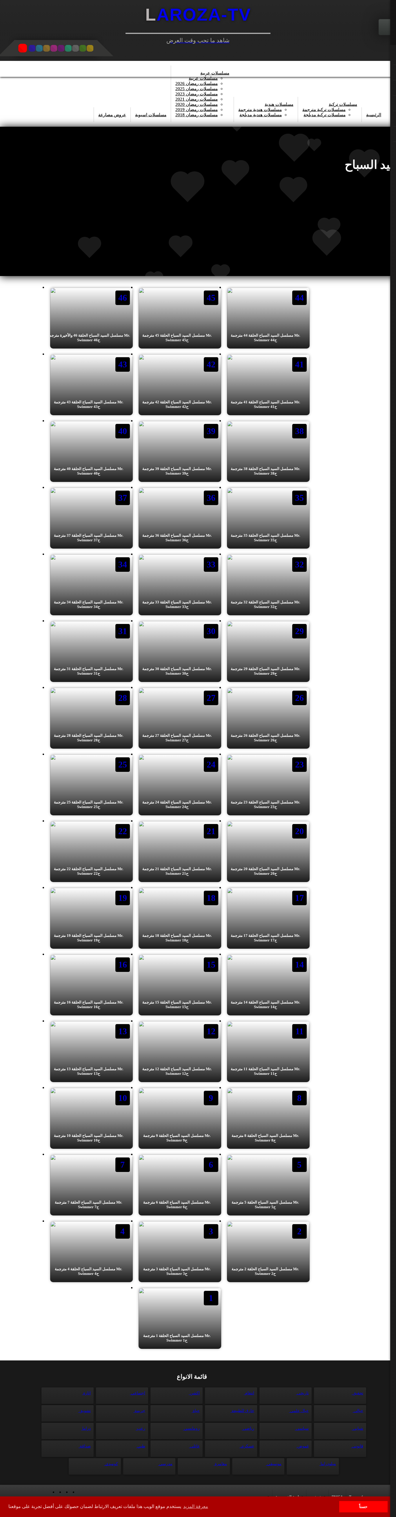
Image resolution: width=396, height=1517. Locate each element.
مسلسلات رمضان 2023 (196, 94)
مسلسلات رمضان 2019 (196, 109)
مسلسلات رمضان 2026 (196, 83)
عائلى (194, 1446)
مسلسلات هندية (279, 104)
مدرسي (165, 1464)
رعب (140, 1428)
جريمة (139, 1411)
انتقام (249, 1393)
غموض (302, 1446)
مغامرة (220, 1464)
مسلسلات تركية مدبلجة (325, 114)
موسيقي (273, 1464)
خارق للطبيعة (242, 1411)
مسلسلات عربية (214, 73)
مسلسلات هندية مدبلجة (260, 114)
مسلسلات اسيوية (150, 114)
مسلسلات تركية (343, 104)
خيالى (358, 1411)
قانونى (357, 1446)
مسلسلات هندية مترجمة (260, 109)
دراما (86, 1428)
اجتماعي (137, 1393)
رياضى (248, 1428)
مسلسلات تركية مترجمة (324, 109)
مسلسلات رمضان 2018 (196, 114)
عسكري (246, 1446)
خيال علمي (299, 1411)
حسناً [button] (363, 1506)
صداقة (85, 1446)
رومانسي (191, 1428)
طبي (140, 1446)
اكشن (194, 1393)
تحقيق (357, 1393)
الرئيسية (373, 114)
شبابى (357, 1428)
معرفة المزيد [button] (195, 1506)
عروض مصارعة (112, 114)
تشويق (84, 1411)
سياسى (302, 1428)
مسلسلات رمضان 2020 (196, 104)
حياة (196, 1411)
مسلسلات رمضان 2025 (196, 88)
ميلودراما (327, 1464)
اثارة (86, 1393)
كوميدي (111, 1464)
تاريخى (302, 1393)
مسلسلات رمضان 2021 (196, 99)
